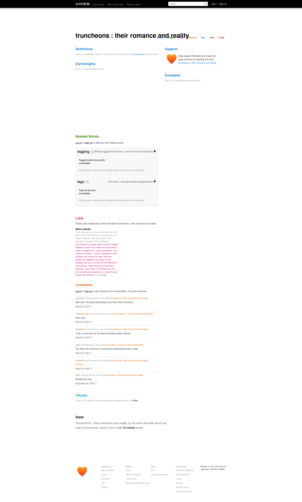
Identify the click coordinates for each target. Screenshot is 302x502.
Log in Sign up (218, 3)
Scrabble (129, 427)
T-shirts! (104, 487)
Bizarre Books (83, 229)
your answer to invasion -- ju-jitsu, (96, 252)
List (181, 37)
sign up (88, 142)
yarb (78, 344)
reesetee (80, 329)
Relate (171, 37)
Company (106, 466)
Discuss (192, 37)
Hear (212, 37)
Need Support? (183, 474)
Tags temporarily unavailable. (87, 191)
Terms (179, 478)
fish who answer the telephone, (94, 258)
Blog (128, 470)
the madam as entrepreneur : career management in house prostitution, (97, 249)
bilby (78, 374)
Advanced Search (184, 491)
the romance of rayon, (94, 256)
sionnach (80, 298)
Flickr (135, 400)
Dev (153, 466)
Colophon (105, 478)
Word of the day (115, 4)
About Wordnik (107, 470)
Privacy (179, 482)
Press (103, 474)
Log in (79, 142)
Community (98, 4)
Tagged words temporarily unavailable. (92, 161)
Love (221, 37)
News (129, 466)
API (153, 470)
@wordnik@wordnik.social (137, 482)
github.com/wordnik (159, 474)
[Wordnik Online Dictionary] (83, 3)
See (203, 37)
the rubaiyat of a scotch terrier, (89, 244)
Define (160, 37)
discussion (140, 54)
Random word (134, 4)
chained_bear (82, 313)
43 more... (103, 274)
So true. (80, 364)
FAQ (103, 482)
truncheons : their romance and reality (197, 62)
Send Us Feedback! (185, 470)
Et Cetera (181, 466)
